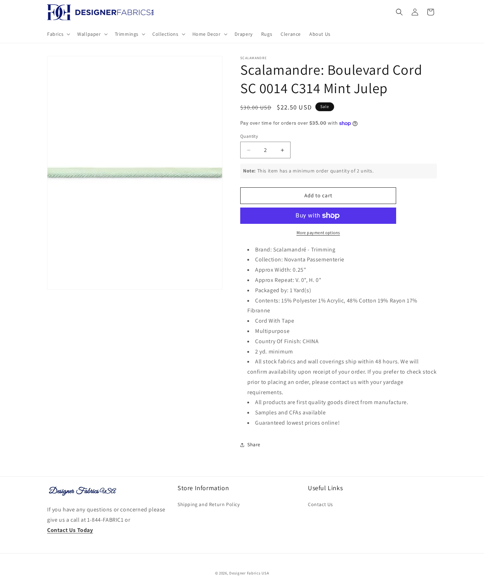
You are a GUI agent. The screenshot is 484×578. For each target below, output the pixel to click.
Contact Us (320, 504)
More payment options (318, 232)
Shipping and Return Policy (209, 504)
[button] (58, 34)
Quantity (249, 136)
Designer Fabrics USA (249, 573)
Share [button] (253, 444)
